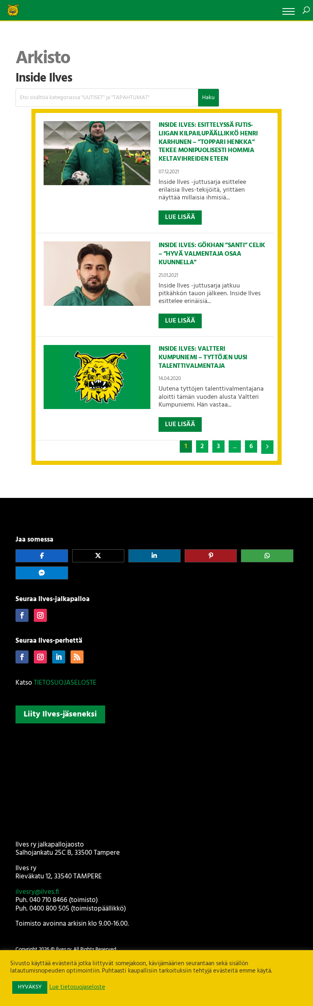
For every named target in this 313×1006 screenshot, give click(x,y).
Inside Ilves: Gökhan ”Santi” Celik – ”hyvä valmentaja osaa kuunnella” (212, 254)
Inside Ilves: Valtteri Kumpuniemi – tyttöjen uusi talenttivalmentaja (203, 357)
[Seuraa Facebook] (22, 615)
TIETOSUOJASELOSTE (65, 682)
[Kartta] (156, 780)
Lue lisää (180, 217)
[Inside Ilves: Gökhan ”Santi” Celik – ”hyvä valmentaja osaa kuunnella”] (97, 273)
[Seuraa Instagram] (40, 615)
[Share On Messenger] (41, 573)
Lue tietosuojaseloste (77, 987)
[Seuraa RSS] (77, 656)
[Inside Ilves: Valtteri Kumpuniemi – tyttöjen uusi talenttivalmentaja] (97, 377)
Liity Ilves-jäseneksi (60, 714)
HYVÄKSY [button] (30, 987)
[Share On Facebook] (41, 556)
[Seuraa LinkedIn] (58, 656)
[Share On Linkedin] (154, 556)
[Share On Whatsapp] (267, 556)
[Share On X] (98, 556)
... (235, 446)
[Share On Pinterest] (210, 556)
